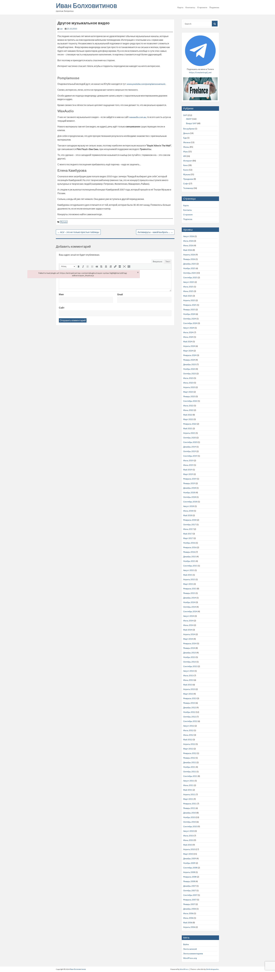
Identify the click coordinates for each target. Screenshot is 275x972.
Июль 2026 (188, 241)
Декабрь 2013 (189, 652)
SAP (185, 115)
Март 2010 (188, 854)
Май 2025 (187, 296)
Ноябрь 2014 (189, 602)
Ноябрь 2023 (189, 369)
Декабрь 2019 (189, 446)
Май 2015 (187, 575)
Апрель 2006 (189, 927)
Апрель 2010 (189, 849)
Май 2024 (187, 341)
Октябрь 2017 (189, 524)
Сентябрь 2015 (190, 565)
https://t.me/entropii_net (200, 72)
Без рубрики (189, 128)
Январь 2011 (189, 808)
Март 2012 (188, 748)
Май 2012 (187, 739)
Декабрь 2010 (189, 812)
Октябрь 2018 (189, 497)
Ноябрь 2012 (189, 712)
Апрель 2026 (189, 254)
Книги (185, 170)
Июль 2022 (188, 405)
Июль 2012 (188, 730)
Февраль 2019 (189, 478)
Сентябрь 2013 (190, 666)
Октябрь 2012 (189, 716)
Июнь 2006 (188, 918)
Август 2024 (188, 328)
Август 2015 (188, 570)
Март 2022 (188, 419)
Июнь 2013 (188, 680)
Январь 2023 (189, 396)
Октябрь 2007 (189, 890)
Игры (185, 151)
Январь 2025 (189, 309)
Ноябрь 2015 (189, 561)
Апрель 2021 (189, 433)
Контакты (190, 7)
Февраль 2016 (189, 547)
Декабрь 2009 (189, 858)
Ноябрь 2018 (189, 492)
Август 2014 (188, 616)
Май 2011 (187, 790)
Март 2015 (188, 584)
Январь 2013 (189, 703)
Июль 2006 (188, 913)
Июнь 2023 (188, 382)
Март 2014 (188, 639)
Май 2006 (187, 922)
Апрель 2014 (189, 634)
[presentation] (68, 266)
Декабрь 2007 (189, 886)
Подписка (214, 7)
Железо (186, 142)
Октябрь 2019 (189, 451)
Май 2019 (187, 469)
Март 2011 (188, 799)
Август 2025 (188, 282)
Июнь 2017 (188, 529)
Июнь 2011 (188, 785)
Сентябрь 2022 (190, 401)
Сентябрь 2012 (190, 721)
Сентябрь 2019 (190, 456)
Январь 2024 (189, 360)
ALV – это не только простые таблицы (78, 232)
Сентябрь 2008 (190, 867)
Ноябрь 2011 (189, 767)
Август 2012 (188, 726)
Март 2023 (188, 392)
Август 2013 (188, 671)
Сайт (61, 307)
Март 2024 (188, 350)
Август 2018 (188, 506)
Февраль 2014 (189, 643)
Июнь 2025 (188, 291)
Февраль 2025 (189, 305)
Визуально (157, 261)
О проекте (202, 7)
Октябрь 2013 (189, 661)
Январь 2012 (189, 758)
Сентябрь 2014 (190, 611)
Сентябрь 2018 (190, 501)
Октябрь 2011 (189, 771)
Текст (167, 261)
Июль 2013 (188, 675)
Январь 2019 (189, 483)
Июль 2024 (188, 332)
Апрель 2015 (189, 579)
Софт (185, 183)
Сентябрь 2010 (190, 826)
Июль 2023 (188, 378)
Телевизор (188, 188)
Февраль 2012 (189, 753)
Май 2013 (187, 684)
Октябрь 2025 (189, 273)
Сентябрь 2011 (190, 776)
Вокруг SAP (191, 123)
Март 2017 (188, 538)
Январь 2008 (189, 881)
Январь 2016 (189, 552)
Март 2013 (188, 694)
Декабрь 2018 (189, 488)
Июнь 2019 (188, 465)
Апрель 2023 (189, 387)
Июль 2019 (188, 460)
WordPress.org (190, 958)
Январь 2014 (189, 648)
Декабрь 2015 (189, 556)
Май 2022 (187, 414)
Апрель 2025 (189, 300)
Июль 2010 (188, 835)
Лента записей (190, 949)
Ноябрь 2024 (189, 314)
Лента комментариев (193, 953)
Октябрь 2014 (189, 607)
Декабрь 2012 (189, 707)
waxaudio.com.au (137, 117)
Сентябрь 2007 (190, 895)
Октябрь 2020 (189, 437)
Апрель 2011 (189, 794)
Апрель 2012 (189, 744)
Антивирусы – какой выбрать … (155, 232)
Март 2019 (188, 474)
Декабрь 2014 (189, 597)
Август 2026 (188, 236)
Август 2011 (188, 780)
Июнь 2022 (188, 410)
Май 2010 (187, 844)
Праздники (188, 179)
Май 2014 (187, 629)
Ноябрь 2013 (189, 657)
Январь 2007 (189, 904)
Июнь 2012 (188, 735)
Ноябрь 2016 (189, 543)
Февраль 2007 (189, 899)
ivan (61, 29)
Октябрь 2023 (189, 373)
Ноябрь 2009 (189, 863)
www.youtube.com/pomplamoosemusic (146, 83)
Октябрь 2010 (189, 822)
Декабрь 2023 (189, 364)
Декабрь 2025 (189, 263)
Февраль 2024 (189, 355)
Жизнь (186, 147)
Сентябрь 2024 (190, 323)
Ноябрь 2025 (189, 268)
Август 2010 (188, 831)
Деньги (186, 133)
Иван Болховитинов (86, 5)
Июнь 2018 (188, 511)
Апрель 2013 (189, 689)
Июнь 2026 (188, 245)
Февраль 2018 (189, 520)
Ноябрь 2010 (189, 817)
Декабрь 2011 (189, 762)
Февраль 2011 (189, 803)
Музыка (63, 222)
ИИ (184, 156)
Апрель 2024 (189, 346)
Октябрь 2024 (189, 318)
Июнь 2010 (188, 840)
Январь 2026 (189, 259)
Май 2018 (187, 515)
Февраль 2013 (189, 698)
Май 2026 (187, 250)
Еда (185, 138)
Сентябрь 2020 (190, 442)
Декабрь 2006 (189, 909)
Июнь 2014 (188, 625)
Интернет (187, 160)
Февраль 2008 (189, 877)
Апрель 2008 (189, 872)
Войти (186, 944)
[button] (68, 266)
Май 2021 (187, 428)
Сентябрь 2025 (190, 277)
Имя (61, 294)
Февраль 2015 (189, 588)
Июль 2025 (188, 286)
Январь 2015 (189, 593)
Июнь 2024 (188, 337)
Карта (180, 7)
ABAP (188, 119)
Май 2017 (187, 533)
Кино (185, 165)
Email (120, 294)
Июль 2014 (188, 620)
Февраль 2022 (189, 424)
